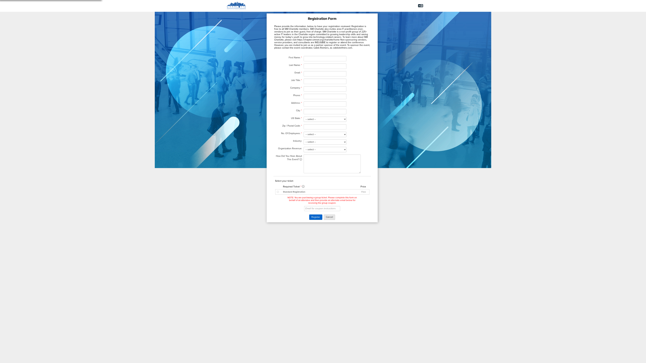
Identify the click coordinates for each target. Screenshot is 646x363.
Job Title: (296, 80)
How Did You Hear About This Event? (289, 158)
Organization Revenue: (290, 148)
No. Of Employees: (291, 133)
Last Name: (295, 65)
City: (299, 110)
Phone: (297, 95)
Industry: (297, 140)
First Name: (295, 57)
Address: (296, 103)
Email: (298, 72)
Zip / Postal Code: (292, 125)
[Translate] (420, 6)
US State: (296, 118)
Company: (296, 87)
